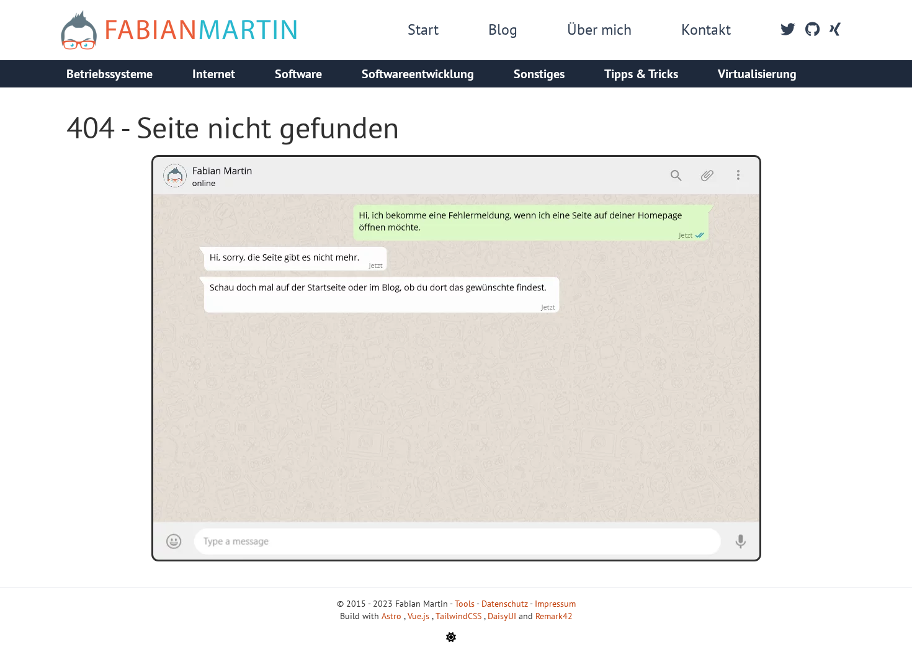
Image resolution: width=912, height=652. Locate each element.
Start (423, 29)
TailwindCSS (460, 616)
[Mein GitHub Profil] (812, 30)
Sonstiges (539, 74)
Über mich (599, 29)
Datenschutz (504, 603)
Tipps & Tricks (641, 74)
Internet (213, 74)
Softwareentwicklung (418, 74)
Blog (502, 29)
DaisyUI (503, 616)
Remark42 (554, 616)
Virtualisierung (757, 74)
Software (298, 74)
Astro (393, 616)
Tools (465, 603)
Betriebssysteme (109, 74)
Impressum (555, 603)
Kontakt (706, 29)
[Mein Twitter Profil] (787, 30)
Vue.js (420, 616)
